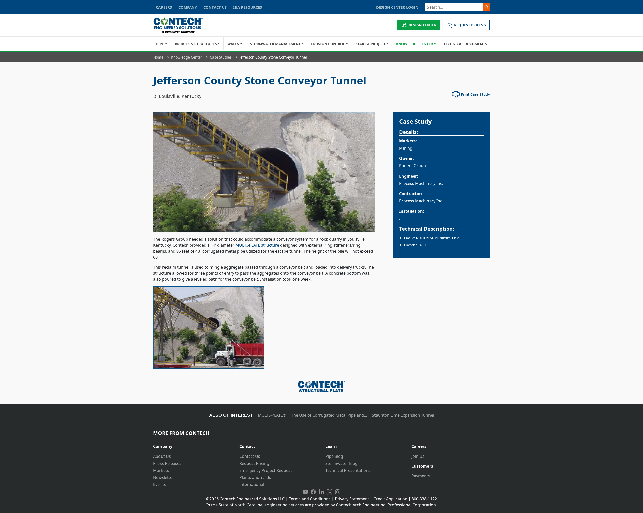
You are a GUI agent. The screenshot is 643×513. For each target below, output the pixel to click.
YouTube (305, 492)
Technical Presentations (347, 470)
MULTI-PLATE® (272, 415)
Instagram (337, 492)
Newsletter (163, 477)
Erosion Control (328, 43)
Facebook (313, 492)
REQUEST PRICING (470, 25)
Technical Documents (465, 43)
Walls (233, 43)
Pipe (160, 43)
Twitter (329, 492)
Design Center (422, 25)
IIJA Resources (247, 7)
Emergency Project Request (265, 470)
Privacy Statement (352, 499)
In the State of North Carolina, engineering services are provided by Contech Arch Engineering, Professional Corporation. (321, 505)
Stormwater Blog (341, 463)
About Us (162, 456)
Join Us (417, 456)
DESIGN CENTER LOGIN (397, 7)
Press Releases (167, 463)
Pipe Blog (334, 456)
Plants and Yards (255, 477)
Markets (161, 470)
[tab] (192, 444)
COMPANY (187, 7)
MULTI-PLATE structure (257, 245)
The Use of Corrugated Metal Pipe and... (329, 415)
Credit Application (390, 499)
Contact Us (249, 456)
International (251, 484)
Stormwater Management (275, 43)
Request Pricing (254, 463)
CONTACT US (215, 7)
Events (159, 484)
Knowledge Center (414, 43)
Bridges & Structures (196, 43)
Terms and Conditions (310, 499)
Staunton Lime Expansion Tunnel (403, 415)
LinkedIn (321, 492)
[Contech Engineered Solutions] (181, 25)
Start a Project (371, 43)
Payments (420, 476)
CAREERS (164, 7)
